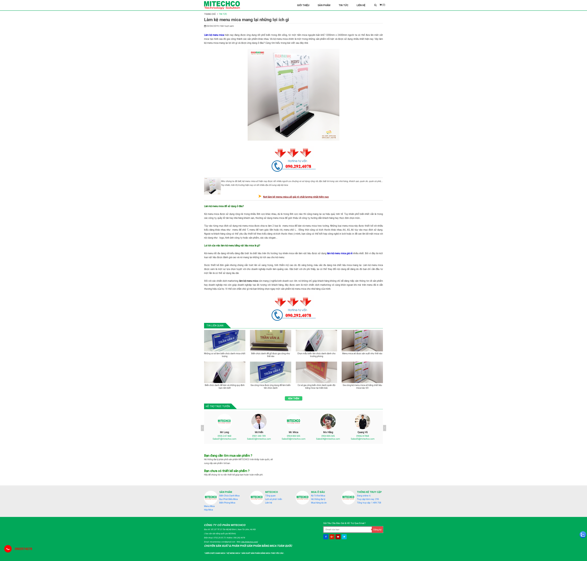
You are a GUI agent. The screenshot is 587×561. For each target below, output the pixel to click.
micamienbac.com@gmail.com (222, 542)
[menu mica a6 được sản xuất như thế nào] (362, 340)
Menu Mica (209, 506)
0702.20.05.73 (220, 538)
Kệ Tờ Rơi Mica (318, 495)
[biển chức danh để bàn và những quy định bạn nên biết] (224, 372)
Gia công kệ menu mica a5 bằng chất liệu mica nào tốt (362, 386)
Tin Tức (343, 5)
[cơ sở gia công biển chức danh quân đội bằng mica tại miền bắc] (316, 372)
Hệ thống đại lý (318, 499)
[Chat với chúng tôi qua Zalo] (583, 534)
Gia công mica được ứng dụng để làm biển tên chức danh (271, 386)
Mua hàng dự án (319, 502)
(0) (383, 4)
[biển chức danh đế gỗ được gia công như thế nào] (270, 340)
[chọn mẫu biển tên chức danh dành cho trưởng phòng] (316, 340)
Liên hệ (268, 502)
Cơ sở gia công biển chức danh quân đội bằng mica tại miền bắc (316, 386)
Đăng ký (377, 529)
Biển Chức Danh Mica (229, 495)
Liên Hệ (361, 5)
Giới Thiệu (303, 5)
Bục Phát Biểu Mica (228, 499)
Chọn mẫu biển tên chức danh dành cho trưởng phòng (316, 355)
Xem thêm (293, 398)
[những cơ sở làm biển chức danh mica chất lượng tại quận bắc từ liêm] (224, 340)
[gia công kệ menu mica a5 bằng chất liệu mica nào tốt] (362, 372)
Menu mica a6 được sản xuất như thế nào (362, 353)
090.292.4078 (239, 538)
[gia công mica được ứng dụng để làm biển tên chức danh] (270, 372)
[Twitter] (344, 536)
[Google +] (332, 536)
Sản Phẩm (324, 5)
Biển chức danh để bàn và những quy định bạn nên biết (225, 386)
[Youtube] (338, 536)
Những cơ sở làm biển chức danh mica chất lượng (224, 355)
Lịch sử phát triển (273, 499)
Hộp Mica (208, 509)
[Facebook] (326, 536)
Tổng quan (270, 495)
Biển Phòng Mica (227, 502)
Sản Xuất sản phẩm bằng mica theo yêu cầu (263, 553)
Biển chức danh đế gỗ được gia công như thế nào (270, 355)
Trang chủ (210, 14)
